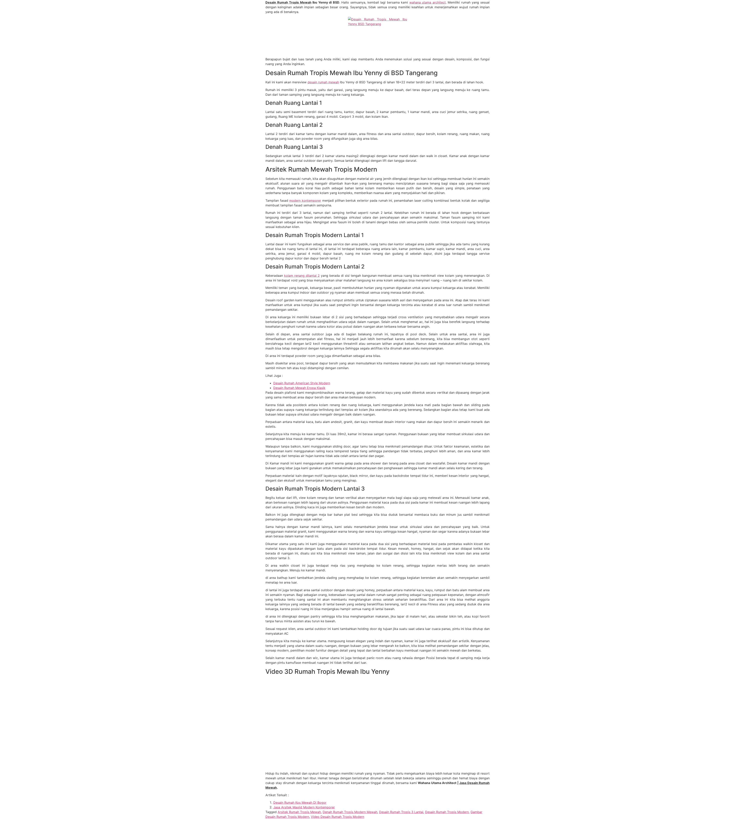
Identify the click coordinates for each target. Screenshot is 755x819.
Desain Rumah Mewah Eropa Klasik (299, 388)
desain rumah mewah (323, 82)
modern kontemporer (305, 200)
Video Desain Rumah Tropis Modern (337, 817)
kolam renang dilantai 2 (302, 276)
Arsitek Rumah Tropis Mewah (299, 812)
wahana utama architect (427, 2)
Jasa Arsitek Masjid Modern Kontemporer (304, 807)
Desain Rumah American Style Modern (301, 383)
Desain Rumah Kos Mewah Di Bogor (299, 802)
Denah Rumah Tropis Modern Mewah (350, 812)
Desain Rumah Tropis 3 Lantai (401, 812)
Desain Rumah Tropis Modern (447, 812)
